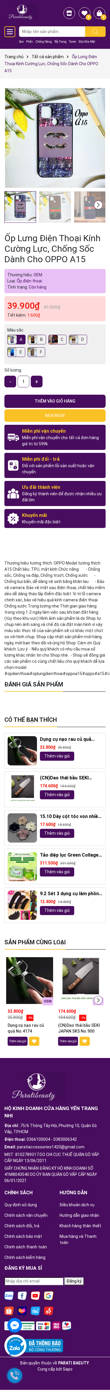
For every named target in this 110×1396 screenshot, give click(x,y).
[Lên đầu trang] (98, 1375)
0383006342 (65, 1139)
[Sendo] (48, 1310)
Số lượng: (13, 370)
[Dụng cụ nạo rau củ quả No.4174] (22, 750)
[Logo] (21, 12)
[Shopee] (9, 1310)
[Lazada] (22, 1310)
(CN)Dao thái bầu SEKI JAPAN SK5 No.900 (64, 778)
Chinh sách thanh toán (25, 1247)
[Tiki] (35, 1310)
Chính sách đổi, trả (21, 1226)
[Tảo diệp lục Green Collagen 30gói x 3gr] (22, 866)
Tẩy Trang (60, 41)
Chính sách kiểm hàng (24, 1257)
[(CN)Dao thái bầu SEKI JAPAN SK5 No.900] (22, 789)
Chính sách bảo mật (23, 1236)
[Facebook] (22, 1295)
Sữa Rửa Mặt (87, 41)
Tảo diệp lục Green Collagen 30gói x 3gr (70, 855)
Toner (72, 41)
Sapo (67, 1369)
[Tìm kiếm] (95, 31)
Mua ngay (55, 415)
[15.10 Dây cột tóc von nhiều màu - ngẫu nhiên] (22, 828)
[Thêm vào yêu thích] (34, 1041)
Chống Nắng (43, 41)
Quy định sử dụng (20, 1204)
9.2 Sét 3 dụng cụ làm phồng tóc (71, 894)
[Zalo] (9, 1295)
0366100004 (38, 1139)
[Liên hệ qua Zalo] (14, 1348)
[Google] (48, 1295)
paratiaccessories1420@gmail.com (50, 1147)
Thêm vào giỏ (57, 756)
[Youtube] (35, 1295)
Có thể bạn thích (30, 719)
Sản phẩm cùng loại (35, 942)
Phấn (29, 41)
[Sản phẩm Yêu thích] (84, 13)
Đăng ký (74, 1281)
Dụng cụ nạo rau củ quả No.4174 (65, 739)
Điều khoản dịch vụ (77, 1204)
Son (21, 41)
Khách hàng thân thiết (80, 1226)
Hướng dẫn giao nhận (79, 1215)
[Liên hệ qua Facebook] (14, 1324)
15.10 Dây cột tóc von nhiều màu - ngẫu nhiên (70, 817)
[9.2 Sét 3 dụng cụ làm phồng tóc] (22, 905)
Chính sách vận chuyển (26, 1215)
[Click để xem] (55, 137)
